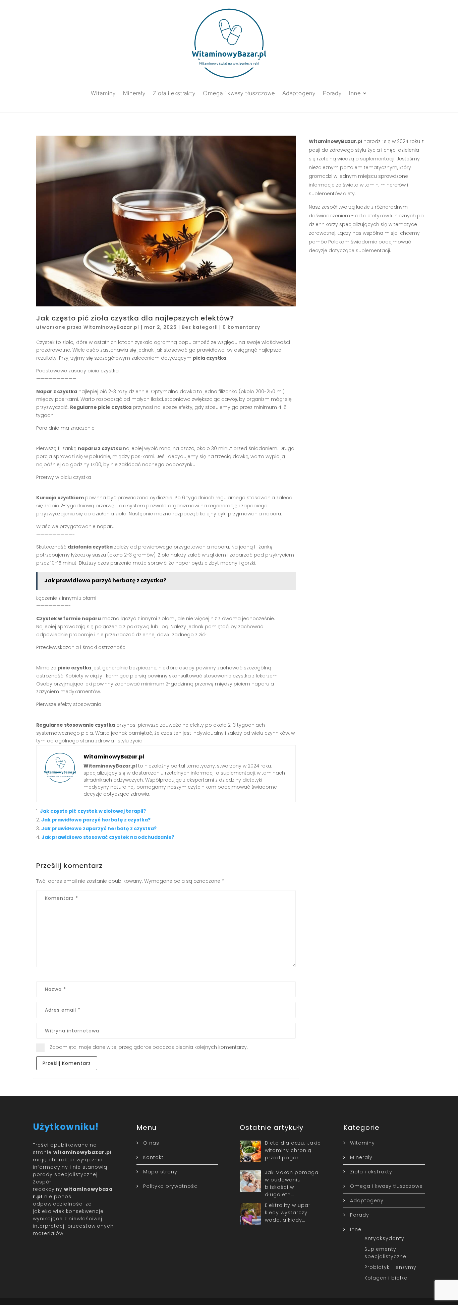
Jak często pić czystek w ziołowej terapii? (93, 811)
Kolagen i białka (386, 1278)
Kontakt (153, 1157)
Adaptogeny (299, 93)
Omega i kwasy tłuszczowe (239, 93)
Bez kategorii (200, 327)
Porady (332, 93)
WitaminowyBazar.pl (111, 327)
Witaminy (103, 93)
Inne (355, 93)
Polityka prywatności (171, 1186)
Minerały (134, 93)
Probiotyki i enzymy (390, 1267)
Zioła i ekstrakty (174, 93)
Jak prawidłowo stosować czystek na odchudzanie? (108, 837)
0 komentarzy (241, 327)
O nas (151, 1143)
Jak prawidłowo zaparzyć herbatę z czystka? (99, 828)
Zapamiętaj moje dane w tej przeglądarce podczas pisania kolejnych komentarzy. (149, 1047)
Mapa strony (160, 1171)
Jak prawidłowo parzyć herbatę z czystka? (96, 819)
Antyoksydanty (384, 1238)
